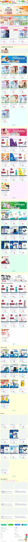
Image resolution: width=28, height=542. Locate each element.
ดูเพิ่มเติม (14, 410)
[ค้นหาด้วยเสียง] (26, 537)
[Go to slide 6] (11, 14)
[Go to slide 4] (10, 14)
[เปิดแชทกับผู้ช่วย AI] (25, 539)
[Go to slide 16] (17, 14)
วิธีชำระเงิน (2, 535)
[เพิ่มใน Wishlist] (9, 31)
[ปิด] (27, 1)
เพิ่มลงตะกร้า (6, 42)
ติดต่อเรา (1, 537)
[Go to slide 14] (16, 14)
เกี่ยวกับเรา (2, 538)
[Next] (27, 36)
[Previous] (1, 36)
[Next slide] (27, 10)
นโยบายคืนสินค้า (2, 536)
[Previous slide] (1, 10)
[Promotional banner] (7, 18)
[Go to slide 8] (12, 14)
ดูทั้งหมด (25, 27)
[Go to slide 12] (15, 14)
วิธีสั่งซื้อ (1, 534)
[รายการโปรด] (24, 4)
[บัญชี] (26, 4)
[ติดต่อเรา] (26, 535)
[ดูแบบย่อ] (9, 32)
